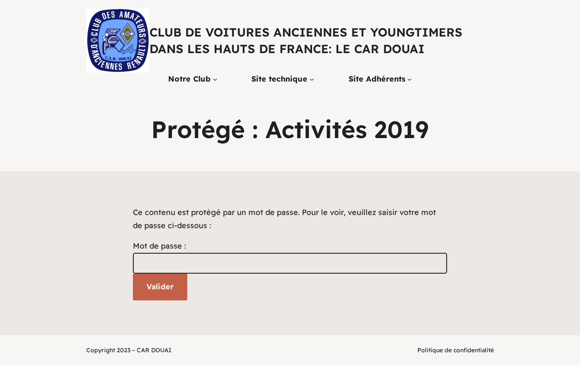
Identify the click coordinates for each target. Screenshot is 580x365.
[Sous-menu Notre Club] (215, 79)
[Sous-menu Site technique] (312, 79)
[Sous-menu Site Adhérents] (409, 79)
